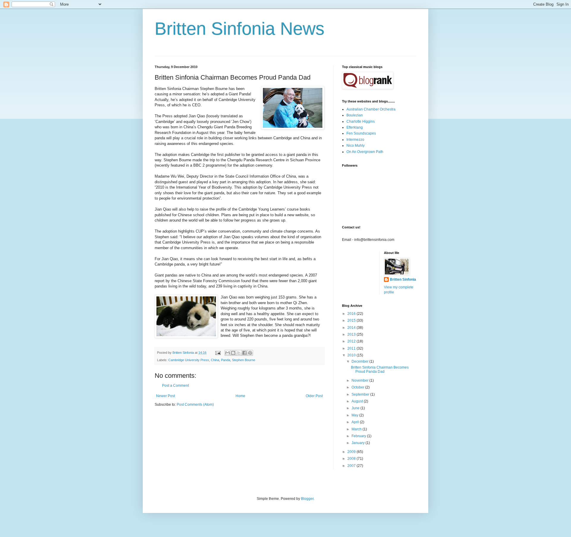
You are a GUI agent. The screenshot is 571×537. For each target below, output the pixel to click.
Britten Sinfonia (403, 279)
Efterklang (354, 127)
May (355, 415)
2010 (352, 355)
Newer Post (165, 396)
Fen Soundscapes (361, 133)
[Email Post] (218, 352)
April (356, 422)
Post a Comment (175, 385)
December (360, 361)
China (215, 360)
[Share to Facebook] (244, 353)
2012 (352, 341)
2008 (352, 459)
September (361, 394)
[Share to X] (239, 353)
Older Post (314, 396)
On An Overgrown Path (364, 152)
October (358, 387)
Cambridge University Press (188, 360)
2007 (352, 466)
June (356, 408)
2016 (352, 314)
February (359, 436)
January (358, 443)
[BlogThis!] (233, 353)
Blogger (307, 499)
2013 (352, 334)
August (358, 401)
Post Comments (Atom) (195, 404)
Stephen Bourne (243, 360)
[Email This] (227, 353)
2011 (352, 348)
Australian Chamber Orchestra (371, 109)
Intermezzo (355, 140)
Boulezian (354, 115)
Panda (225, 360)
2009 (352, 452)
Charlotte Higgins (360, 121)
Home (240, 396)
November (360, 380)
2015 (352, 320)
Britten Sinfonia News (239, 29)
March (357, 429)
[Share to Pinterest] (250, 353)
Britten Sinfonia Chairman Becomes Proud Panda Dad (380, 369)
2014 (352, 328)
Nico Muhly (355, 145)
